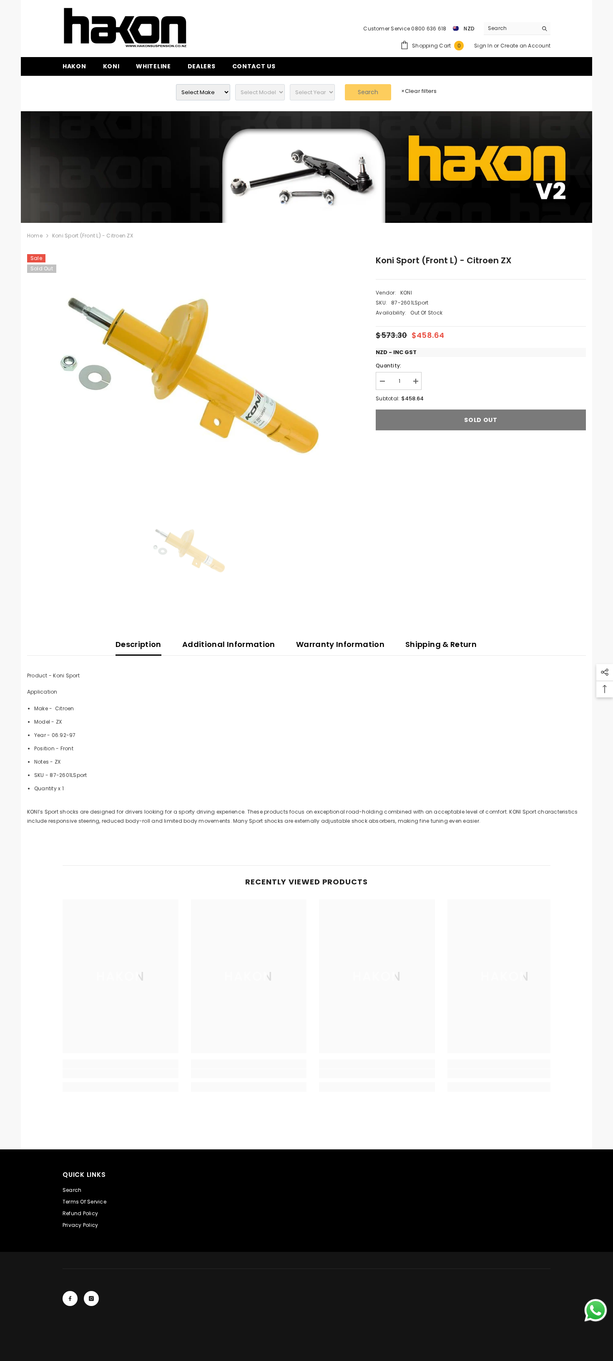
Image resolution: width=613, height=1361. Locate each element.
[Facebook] (70, 1298)
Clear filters (419, 91)
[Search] (517, 28)
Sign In (484, 45)
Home (35, 235)
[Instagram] (91, 1298)
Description (138, 644)
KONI (406, 292)
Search (368, 92)
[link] (306, 167)
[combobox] (511, 28)
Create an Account (525, 45)
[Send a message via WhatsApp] (596, 1310)
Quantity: (388, 365)
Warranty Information (340, 644)
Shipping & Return (441, 644)
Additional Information (228, 644)
